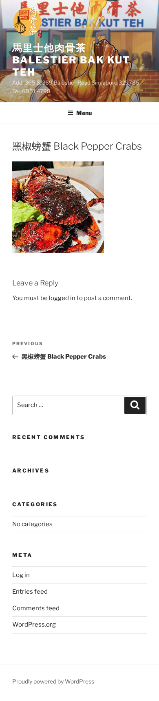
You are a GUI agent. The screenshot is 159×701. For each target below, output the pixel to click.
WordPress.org (34, 624)
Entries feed (30, 591)
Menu (84, 112)
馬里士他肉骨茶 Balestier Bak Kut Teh (71, 60)
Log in (21, 575)
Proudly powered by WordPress (53, 681)
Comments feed (36, 608)
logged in (62, 298)
